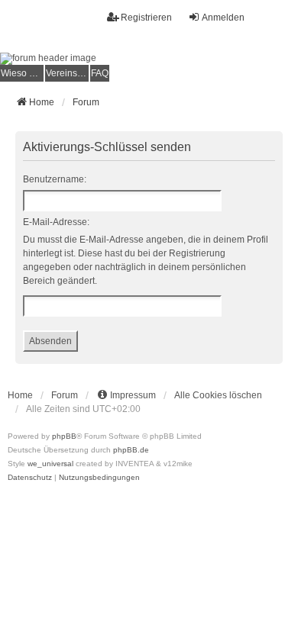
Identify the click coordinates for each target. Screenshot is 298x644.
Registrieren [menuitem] (146, 17)
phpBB (64, 436)
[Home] (149, 58)
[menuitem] (22, 73)
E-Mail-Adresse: (56, 222)
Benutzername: (54, 179)
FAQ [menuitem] (100, 73)
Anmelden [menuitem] (223, 17)
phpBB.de (131, 450)
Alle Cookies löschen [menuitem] (218, 395)
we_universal (50, 463)
